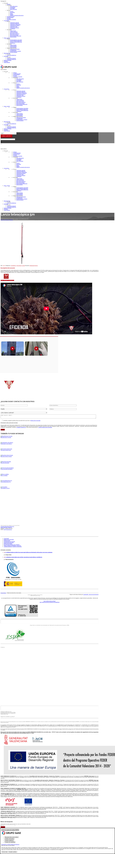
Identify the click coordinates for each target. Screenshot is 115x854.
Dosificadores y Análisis (15, 51)
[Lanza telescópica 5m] (22, 264)
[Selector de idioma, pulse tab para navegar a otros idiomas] (8, 133)
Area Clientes (7, 62)
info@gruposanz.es (8, 529)
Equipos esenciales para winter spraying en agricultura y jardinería (24, 557)
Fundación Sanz (10, 16)
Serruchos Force (14, 32)
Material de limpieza (14, 49)
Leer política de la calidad (49, 601)
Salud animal (7, 53)
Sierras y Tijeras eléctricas (16, 42)
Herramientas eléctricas (15, 35)
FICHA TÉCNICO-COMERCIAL (7, 280)
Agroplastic (12, 7)
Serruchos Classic (14, 34)
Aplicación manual (14, 22)
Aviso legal (6, 538)
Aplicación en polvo (14, 25)
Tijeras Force (13, 30)
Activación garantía (11, 19)
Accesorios (12, 28)
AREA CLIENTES (6, 136)
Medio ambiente (7, 60)
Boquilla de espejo (5, 462)
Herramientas (13, 36)
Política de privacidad (35, 420)
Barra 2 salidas (4, 475)
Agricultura (6, 20)
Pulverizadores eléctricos (16, 41)
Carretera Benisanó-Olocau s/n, (7, 526)
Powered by (10, 844)
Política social (7, 540)
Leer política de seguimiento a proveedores (49, 602)
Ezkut (11, 13)
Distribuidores (10, 17)
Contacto (6, 61)
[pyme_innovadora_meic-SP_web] (13, 586)
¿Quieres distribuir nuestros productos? (13, 546)
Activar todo (4, 852)
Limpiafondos (13, 50)
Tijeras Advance (13, 31)
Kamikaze (12, 12)
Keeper (11, 14)
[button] (4, 69)
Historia (8, 4)
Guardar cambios (13, 852)
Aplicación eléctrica (14, 23)
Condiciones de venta (9, 542)
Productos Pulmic (33, 265)
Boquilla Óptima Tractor (6, 456)
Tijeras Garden (13, 46)
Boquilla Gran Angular (6, 437)
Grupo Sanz (3, 593)
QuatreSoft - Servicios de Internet (90, 594)
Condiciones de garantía (9, 541)
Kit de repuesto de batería (6, 469)
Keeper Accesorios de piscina (16, 15)
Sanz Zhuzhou (13, 9)
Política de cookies (8, 543)
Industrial (6, 56)
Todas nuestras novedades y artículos (12, 545)
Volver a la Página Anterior (7, 219)
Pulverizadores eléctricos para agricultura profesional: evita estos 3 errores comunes (29, 552)
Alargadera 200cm (5, 488)
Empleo (9, 18)
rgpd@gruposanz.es (21, 427)
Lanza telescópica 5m (6, 481)
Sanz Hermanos (13, 6)
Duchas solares (13, 52)
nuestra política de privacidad (45, 427)
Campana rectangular (6, 450)
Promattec (12, 8)
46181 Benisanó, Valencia (6, 527)
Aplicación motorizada (15, 24)
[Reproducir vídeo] (12, 348)
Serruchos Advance (14, 33)
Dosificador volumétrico (6, 443)
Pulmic (11, 11)
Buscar (2, 827)
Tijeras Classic (13, 45)
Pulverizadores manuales (16, 39)
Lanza (16, 218)
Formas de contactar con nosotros (11, 544)
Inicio (2, 218)
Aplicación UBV (13, 26)
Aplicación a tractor (14, 27)
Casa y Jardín (7, 37)
